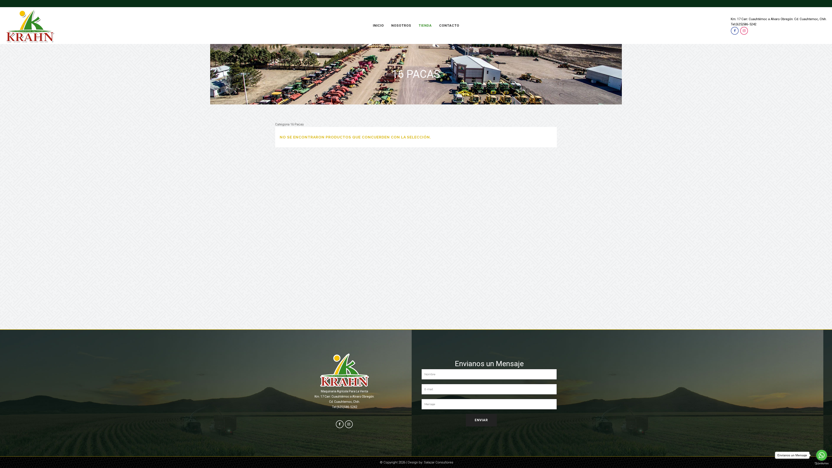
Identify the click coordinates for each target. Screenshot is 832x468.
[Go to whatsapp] (821, 455)
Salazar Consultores (438, 462)
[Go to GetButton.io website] (822, 463)
